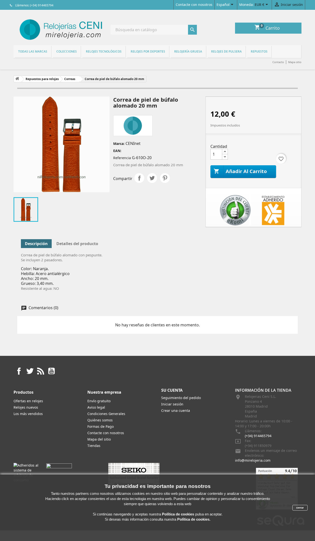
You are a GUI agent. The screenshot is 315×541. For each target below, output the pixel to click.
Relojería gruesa (188, 51)
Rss (41, 371)
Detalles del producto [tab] (77, 243)
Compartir (139, 178)
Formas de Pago (100, 426)
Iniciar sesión (172, 404)
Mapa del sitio (99, 439)
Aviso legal (96, 407)
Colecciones (66, 51)
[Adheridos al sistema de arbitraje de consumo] (26, 472)
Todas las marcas (32, 51)
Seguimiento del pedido (181, 397)
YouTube (51, 371)
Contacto (278, 62)
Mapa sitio (294, 62)
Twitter (30, 371)
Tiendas (93, 445)
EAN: (117, 150)
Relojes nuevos (26, 407)
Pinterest (165, 178)
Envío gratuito (98, 401)
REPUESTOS (259, 51)
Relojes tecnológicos (104, 51)
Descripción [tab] (36, 243)
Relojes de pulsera (226, 51)
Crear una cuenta (175, 410)
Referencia (122, 157)
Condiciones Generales (106, 413)
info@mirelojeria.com (252, 460)
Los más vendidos (28, 413)
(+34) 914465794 (258, 435)
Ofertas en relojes (28, 401)
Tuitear (152, 178)
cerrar (300, 507)
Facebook (19, 371)
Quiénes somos (100, 420)
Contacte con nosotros (194, 4)
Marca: (119, 143)
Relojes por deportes (148, 51)
